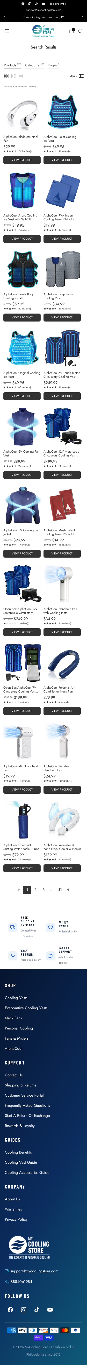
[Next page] (68, 890)
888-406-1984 (58, 4)
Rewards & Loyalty (20, 1125)
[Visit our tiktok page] (36, 3)
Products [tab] (12, 65)
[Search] (80, 30)
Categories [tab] (34, 65)
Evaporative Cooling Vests (26, 1008)
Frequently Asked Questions (27, 1105)
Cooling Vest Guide (21, 1162)
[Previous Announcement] (4, 17)
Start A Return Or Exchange (27, 1115)
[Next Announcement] (83, 17)
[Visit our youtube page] (43, 3)
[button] (6, 76)
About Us (12, 1199)
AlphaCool (13, 1048)
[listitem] (43, 17)
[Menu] (6, 31)
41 (60, 889)
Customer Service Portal (24, 1095)
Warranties (13, 1209)
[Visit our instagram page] (29, 3)
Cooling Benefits (18, 1152)
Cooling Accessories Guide (27, 1172)
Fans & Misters (16, 1038)
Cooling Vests (16, 998)
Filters (72, 76)
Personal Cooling (19, 1028)
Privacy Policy (16, 1219)
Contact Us (13, 1075)
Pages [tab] (53, 65)
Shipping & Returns (20, 1085)
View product (22, 160)
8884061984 (21, 1281)
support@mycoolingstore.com (43, 10)
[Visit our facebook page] (23, 3)
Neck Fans (13, 1018)
